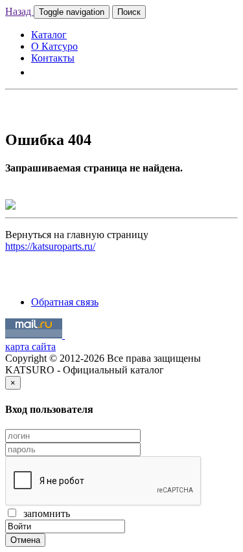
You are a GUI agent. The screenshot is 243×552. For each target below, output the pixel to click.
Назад (19, 11)
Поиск (129, 12)
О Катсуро (54, 46)
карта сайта (30, 346)
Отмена (25, 540)
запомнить (44, 513)
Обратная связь (64, 301)
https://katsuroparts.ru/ (50, 246)
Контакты (53, 57)
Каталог (49, 34)
